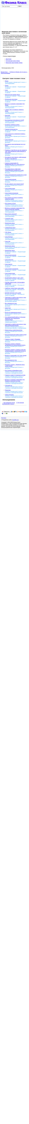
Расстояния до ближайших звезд (13, 370)
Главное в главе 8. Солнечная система (15, 375)
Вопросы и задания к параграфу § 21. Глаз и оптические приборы (15, 208)
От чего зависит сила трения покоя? (14, 184)
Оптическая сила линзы (13, 61)
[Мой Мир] (14, 412)
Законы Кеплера (9, 394)
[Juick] (4, 413)
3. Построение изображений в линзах (13, 403)
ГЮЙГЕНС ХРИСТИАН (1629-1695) (14, 288)
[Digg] (5, 413)
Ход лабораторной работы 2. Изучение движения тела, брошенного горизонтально (15, 318)
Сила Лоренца (9, 236)
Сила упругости (9, 139)
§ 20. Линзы (8, 232)
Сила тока (7, 241)
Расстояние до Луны (10, 203)
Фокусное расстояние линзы (14, 62)
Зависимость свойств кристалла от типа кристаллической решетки (15, 298)
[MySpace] (2, 413)
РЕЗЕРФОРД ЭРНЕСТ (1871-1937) (14, 278)
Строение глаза (9, 218)
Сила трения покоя (10, 188)
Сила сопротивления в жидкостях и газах (16, 174)
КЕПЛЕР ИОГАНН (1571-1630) (13, 293)
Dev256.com (15, 419)
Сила (6, 90)
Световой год (8, 385)
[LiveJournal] (16, 412)
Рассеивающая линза (9, 402)
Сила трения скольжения (11, 193)
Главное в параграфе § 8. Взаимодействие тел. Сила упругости (14, 163)
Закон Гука (8, 308)
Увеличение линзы (10, 223)
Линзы (6, 81)
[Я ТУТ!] (22, 412)
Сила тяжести (8, 264)
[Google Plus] (23, 412)
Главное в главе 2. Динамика (12, 339)
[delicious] (20, 412)
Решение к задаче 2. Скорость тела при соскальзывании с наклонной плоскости (15, 350)
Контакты (3, 417)
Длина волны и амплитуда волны (13, 330)
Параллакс (8, 390)
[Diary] (19, 412)
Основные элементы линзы (12, 124)
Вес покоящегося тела (11, 303)
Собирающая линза (10, 227)
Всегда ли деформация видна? (13, 312)
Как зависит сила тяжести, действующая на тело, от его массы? (15, 158)
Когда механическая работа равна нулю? (16, 334)
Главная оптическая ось (11, 129)
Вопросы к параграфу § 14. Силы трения (15, 355)
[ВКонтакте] (11, 412)
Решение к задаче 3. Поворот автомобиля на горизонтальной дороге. (15, 344)
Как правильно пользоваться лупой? (14, 120)
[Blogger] (17, 412)
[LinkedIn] (26, 412)
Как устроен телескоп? (11, 214)
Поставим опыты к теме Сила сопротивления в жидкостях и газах (14, 169)
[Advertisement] (12, 19)
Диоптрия (8, 59)
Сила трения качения (10, 179)
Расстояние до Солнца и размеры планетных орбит (14, 198)
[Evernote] (7, 413)
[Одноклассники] (13, 412)
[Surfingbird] (25, 412)
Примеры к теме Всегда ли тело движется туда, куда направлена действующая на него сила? (16, 151)
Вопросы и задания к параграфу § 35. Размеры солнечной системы (15, 380)
